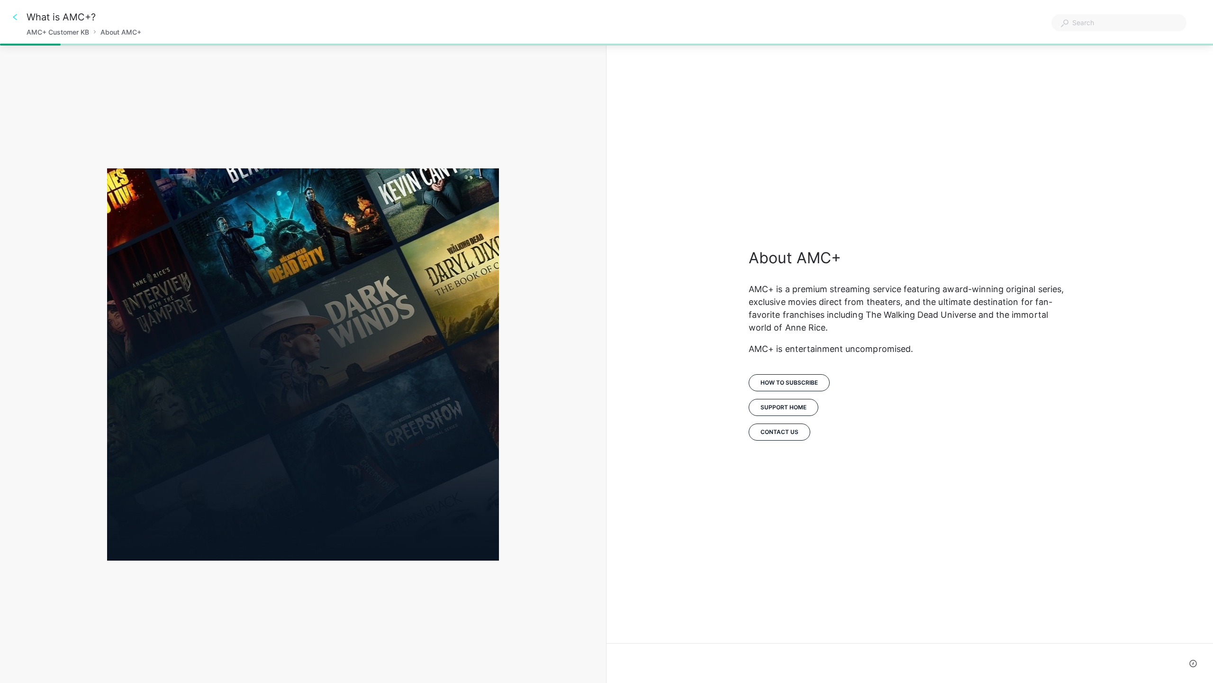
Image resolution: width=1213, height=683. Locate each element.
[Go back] (15, 17)
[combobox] (1118, 22)
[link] (783, 407)
